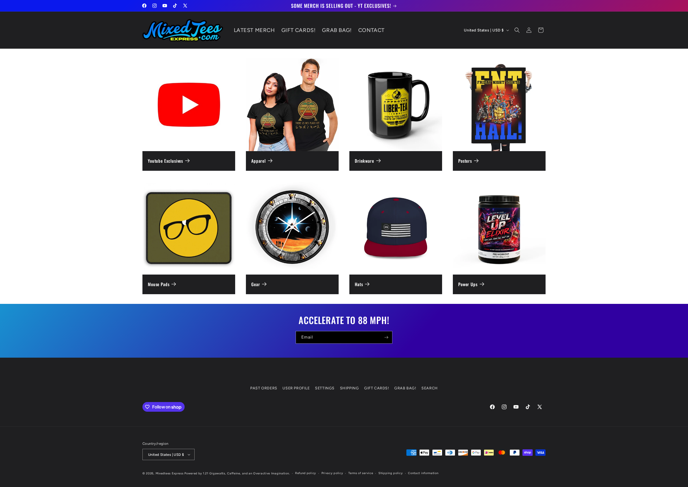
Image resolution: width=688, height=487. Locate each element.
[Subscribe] (386, 337)
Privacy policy (332, 473)
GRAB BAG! (405, 388)
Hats (359, 284)
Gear (255, 284)
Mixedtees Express (170, 473)
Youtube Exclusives (165, 160)
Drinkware (364, 160)
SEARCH (429, 388)
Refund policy (305, 473)
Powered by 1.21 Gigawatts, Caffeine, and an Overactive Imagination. (237, 473)
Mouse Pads (158, 284)
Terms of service (360, 473)
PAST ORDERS (263, 388)
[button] (517, 30)
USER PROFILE (296, 388)
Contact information (423, 473)
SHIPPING (349, 388)
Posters (465, 160)
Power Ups (468, 284)
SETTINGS (325, 388)
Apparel (258, 160)
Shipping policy (390, 473)
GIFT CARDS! (376, 388)
